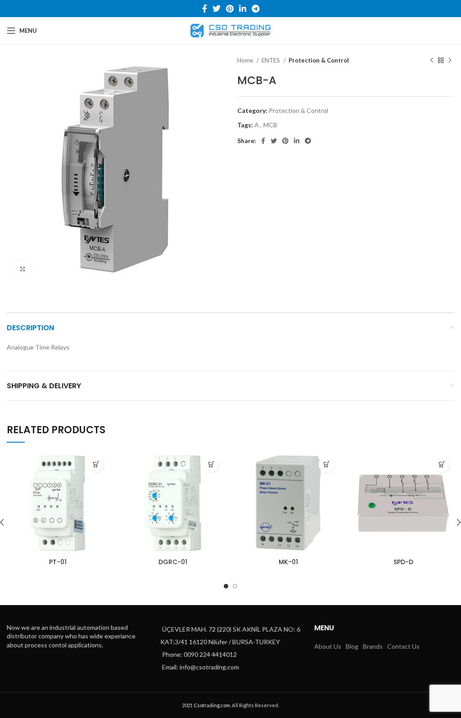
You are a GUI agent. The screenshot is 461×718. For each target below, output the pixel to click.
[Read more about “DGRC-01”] (211, 464)
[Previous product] (431, 60)
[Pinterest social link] (229, 8)
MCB (270, 125)
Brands (373, 646)
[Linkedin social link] (242, 8)
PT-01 (58, 561)
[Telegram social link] (255, 8)
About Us (327, 646)
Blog (352, 646)
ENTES (271, 60)
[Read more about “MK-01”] (326, 464)
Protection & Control (319, 60)
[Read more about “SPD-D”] (442, 464)
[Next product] (449, 60)
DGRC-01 (172, 561)
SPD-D (403, 561)
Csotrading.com (212, 705)
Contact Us (403, 646)
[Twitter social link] (216, 8)
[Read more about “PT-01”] (96, 464)
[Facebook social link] (204, 8)
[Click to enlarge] (23, 269)
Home (245, 60)
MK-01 (288, 561)
